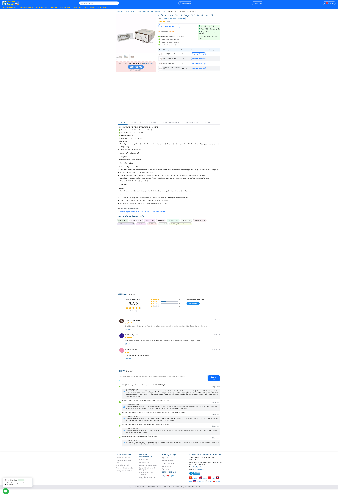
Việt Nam (195, 478)
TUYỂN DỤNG (102, 7)
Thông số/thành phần (170, 123)
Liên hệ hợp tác (144, 462)
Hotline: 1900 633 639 (123, 458)
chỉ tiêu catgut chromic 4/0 (126, 224)
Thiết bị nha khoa (168, 463)
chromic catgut (149, 220)
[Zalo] (172, 475)
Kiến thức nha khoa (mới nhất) (147, 478)
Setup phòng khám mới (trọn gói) (147, 469)
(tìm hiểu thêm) (148, 63)
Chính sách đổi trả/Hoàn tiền (124, 461)
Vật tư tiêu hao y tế (168, 458)
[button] (9, 7)
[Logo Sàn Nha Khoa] (10, 3)
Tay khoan (165, 469)
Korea (209, 482)
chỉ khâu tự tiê (163, 224)
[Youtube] (168, 475)
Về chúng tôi (143, 459)
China (213, 478)
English (204, 478)
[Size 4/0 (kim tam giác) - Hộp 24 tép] (160, 68)
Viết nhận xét (193, 303)
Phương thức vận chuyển (124, 468)
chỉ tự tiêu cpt (141, 224)
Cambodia (200, 482)
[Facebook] (163, 475)
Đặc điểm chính (192, 123)
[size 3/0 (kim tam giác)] (160, 54)
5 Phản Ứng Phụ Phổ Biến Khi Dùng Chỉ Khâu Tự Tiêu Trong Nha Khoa (143, 211)
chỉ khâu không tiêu (136, 220)
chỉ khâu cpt (152, 224)
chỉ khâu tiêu (161, 220)
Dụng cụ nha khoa (168, 460)
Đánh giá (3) (136, 123)
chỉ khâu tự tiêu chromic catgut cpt (181, 224)
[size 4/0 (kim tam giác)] (160, 58)
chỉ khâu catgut (186, 220)
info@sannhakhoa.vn (200, 467)
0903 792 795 (136, 67)
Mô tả (123, 123)
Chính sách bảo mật (122, 465)
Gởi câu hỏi (214, 378)
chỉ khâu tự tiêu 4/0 (200, 220)
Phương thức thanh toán (124, 471)
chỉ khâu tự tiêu (122, 220)
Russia (217, 482)
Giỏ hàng (330, 3)
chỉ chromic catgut (173, 220)
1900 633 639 (186, 3)
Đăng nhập (258, 3)
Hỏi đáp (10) (151, 123)
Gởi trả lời (128, 329)
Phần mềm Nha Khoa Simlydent (146, 473)
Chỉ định (207, 123)
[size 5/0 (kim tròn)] (160, 63)
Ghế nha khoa (166, 466)
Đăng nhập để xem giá (169, 26)
